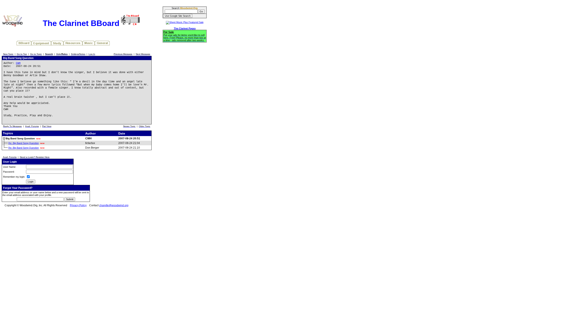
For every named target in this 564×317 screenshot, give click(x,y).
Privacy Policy (78, 205)
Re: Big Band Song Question (23, 143)
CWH (18, 63)
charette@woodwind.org (113, 205)
